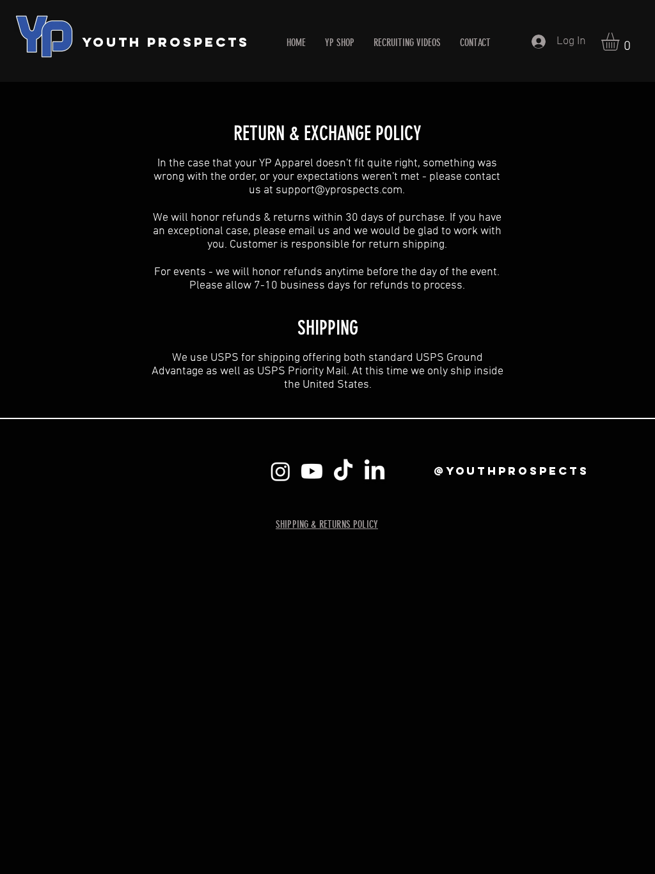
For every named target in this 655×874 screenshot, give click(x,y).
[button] (620, 42)
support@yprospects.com (339, 190)
